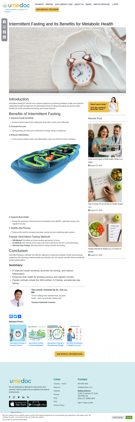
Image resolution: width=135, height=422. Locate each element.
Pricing (49, 4)
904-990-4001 (83, 384)
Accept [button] (129, 417)
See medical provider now (69, 354)
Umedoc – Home (60, 384)
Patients (39, 4)
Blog (55, 398)
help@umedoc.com (85, 387)
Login (115, 4)
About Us (79, 4)
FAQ (55, 402)
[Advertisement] (47, 201)
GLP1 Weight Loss (63, 4)
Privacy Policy (59, 405)
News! (89, 4)
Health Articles (102, 4)
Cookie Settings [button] (118, 417)
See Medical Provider (47, 10)
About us (57, 387)
